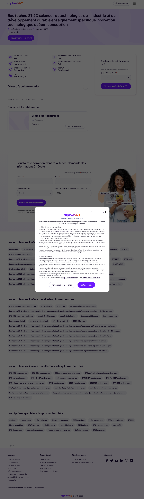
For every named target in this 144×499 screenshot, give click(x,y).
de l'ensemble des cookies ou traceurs (62, 231)
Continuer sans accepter (98, 212)
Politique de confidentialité (69, 278)
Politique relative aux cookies (91, 278)
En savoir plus (72, 271)
